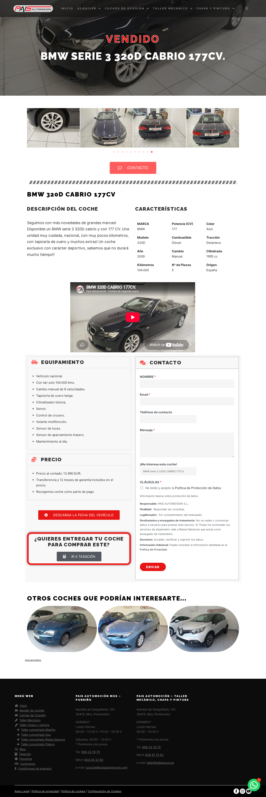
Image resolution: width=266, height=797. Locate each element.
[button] (32, 129)
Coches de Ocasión (32, 715)
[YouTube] (248, 791)
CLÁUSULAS (150, 482)
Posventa (25, 758)
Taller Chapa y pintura (34, 725)
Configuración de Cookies (104, 791)
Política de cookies (73, 791)
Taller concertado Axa (36, 734)
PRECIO (51, 459)
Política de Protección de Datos (198, 488)
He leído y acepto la (183, 488)
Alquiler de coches (31, 710)
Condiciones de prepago (35, 768)
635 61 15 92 (154, 755)
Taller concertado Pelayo (38, 744)
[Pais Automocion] (33, 8)
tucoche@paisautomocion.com (106, 767)
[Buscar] (246, 8)
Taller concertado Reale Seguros (43, 739)
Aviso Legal (22, 791)
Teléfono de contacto (156, 412)
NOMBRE (148, 377)
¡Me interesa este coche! (158, 464)
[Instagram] (242, 791)
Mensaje (147, 430)
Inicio (23, 705)
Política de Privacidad (153, 549)
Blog (23, 749)
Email (145, 395)
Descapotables (33, 660)
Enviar (153, 567)
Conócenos (27, 763)
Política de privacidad (45, 791)
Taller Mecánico (30, 720)
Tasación (25, 754)
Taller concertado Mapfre (38, 729)
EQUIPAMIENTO (62, 362)
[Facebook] (236, 791)
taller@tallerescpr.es (160, 762)
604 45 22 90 (93, 760)
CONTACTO (165, 363)
